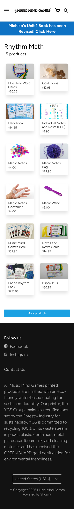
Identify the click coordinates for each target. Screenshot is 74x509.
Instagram (19, 354)
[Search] (66, 10)
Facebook (19, 346)
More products (37, 313)
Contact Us (14, 369)
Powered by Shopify (37, 494)
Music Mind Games (51, 490)
